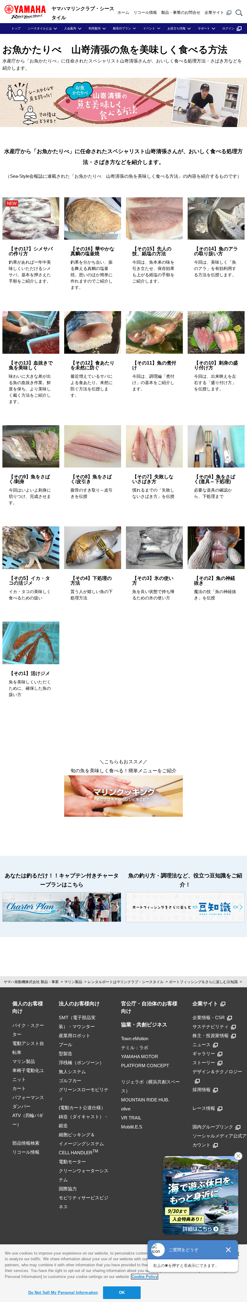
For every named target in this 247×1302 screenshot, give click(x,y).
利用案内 (95, 28)
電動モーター (72, 1161)
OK (122, 1292)
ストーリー (203, 1062)
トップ (15, 28)
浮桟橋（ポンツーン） (81, 1062)
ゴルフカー (70, 1080)
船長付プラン (122, 28)
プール (65, 1044)
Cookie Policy (145, 1276)
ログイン (228, 28)
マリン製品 (73, 982)
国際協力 (68, 1188)
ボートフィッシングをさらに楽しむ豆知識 (203, 982)
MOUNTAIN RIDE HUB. (145, 1099)
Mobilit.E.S (131, 1126)
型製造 (65, 1053)
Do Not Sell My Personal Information (63, 1292)
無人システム (72, 1071)
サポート (204, 28)
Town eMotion (134, 1038)
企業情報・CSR (208, 1017)
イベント (149, 28)
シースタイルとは (40, 28)
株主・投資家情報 (210, 1035)
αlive (125, 1108)
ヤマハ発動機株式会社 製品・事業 (31, 982)
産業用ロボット (74, 1035)
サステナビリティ (210, 1026)
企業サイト (214, 12)
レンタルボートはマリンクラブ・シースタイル (126, 982)
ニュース (201, 1044)
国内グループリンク (212, 1126)
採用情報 (201, 1089)
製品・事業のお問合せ (180, 12)
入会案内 (70, 28)
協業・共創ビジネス (144, 1025)
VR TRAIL (131, 1117)
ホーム (123, 12)
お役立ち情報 (176, 28)
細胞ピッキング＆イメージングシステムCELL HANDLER (81, 1143)
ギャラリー (203, 1053)
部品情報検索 (25, 1143)
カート (19, 1088)
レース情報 (203, 1108)
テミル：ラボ (134, 1047)
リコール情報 (145, 12)
